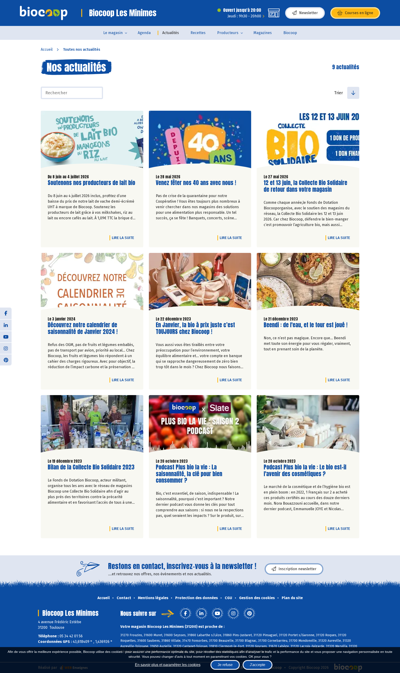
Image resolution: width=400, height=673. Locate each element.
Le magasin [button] (113, 33)
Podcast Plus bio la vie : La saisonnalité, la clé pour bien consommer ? (189, 474)
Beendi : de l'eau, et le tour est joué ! (305, 325)
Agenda (144, 33)
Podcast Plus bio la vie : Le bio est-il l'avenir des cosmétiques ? (305, 470)
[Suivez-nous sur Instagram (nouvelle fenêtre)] (6, 348)
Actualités (170, 33)
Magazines (262, 33)
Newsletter (308, 13)
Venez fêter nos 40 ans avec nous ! (196, 182)
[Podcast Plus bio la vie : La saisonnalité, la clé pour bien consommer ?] (200, 425)
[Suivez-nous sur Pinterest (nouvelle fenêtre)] (6, 359)
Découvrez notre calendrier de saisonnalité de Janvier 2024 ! (83, 328)
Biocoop (290, 33)
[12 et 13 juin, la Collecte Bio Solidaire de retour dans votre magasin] (308, 140)
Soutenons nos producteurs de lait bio (91, 182)
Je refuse (225, 665)
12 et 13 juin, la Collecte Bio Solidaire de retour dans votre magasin (305, 186)
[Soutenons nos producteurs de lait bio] (92, 140)
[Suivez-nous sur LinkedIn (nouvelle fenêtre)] (6, 325)
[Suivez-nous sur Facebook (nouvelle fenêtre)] (6, 313)
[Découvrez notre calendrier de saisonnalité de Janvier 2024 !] (92, 283)
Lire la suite (124, 237)
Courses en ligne (359, 13)
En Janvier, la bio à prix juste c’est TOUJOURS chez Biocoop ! (195, 328)
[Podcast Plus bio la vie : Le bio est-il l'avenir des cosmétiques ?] (308, 425)
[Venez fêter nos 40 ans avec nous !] (200, 140)
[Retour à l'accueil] (43, 13)
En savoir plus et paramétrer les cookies (167, 665)
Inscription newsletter (297, 569)
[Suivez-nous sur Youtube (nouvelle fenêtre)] (6, 336)
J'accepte (257, 665)
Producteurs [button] (227, 33)
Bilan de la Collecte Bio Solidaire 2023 (91, 467)
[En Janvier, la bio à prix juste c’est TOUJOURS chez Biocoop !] (200, 283)
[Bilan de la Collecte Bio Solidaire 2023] (92, 425)
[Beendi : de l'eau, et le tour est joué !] (308, 283)
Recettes (198, 33)
